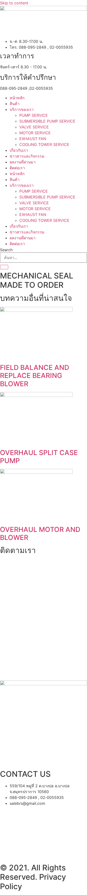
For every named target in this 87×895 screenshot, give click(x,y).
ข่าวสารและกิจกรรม (27, 156)
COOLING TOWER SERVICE (44, 144)
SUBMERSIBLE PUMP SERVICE (47, 121)
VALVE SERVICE (34, 127)
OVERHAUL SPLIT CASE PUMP (39, 456)
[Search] (4, 267)
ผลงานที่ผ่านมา (23, 162)
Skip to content (14, 2)
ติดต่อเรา (17, 167)
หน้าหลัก (17, 97)
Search (6, 250)
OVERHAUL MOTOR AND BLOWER (40, 533)
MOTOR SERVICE (35, 132)
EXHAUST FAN (32, 138)
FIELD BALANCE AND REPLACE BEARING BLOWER (34, 375)
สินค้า (15, 103)
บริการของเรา (22, 109)
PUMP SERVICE (33, 115)
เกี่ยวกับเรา (19, 150)
